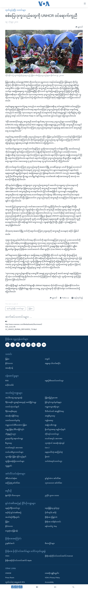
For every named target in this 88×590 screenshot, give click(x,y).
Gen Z (47, 448)
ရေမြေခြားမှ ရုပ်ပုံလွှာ (52, 508)
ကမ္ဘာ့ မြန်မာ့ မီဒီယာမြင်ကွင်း (14, 429)
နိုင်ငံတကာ (9, 363)
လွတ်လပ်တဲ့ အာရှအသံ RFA (15, 582)
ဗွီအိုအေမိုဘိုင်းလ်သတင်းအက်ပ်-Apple (18, 560)
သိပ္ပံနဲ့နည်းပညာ (10, 434)
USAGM (8, 573)
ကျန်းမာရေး (49, 420)
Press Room (9, 578)
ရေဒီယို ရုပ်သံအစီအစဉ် (13, 513)
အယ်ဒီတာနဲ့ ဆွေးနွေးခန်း (13, 398)
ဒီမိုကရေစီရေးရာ (11, 411)
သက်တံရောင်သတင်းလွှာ (53, 461)
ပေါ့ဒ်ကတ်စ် (9, 385)
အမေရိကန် (9, 368)
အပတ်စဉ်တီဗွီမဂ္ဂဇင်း (12, 517)
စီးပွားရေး (8, 443)
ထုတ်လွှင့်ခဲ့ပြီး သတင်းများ (15, 10)
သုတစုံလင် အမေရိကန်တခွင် (55, 443)
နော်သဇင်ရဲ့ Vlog (51, 526)
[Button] (79, 27)
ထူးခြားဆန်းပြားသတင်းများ (14, 461)
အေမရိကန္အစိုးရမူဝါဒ (52, 573)
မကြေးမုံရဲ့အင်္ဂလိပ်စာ (12, 483)
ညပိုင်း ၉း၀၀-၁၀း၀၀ (52, 495)
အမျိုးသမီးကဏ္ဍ (50, 425)
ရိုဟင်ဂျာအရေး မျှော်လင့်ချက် (55, 429)
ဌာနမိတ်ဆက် (9, 543)
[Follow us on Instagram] (23, 345)
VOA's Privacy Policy (52, 578)
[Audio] (55, 587)
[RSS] (33, 345)
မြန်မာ (7, 359)
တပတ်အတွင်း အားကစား (14, 448)
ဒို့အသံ (47, 457)
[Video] (37, 587)
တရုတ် (47, 359)
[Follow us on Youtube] (18, 345)
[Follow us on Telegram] (28, 345)
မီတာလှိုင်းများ (50, 543)
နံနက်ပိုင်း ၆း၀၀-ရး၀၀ (12, 495)
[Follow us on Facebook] (7, 345)
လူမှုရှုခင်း (8, 466)
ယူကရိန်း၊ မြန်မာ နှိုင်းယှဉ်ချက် (15, 457)
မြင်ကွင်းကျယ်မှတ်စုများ (53, 402)
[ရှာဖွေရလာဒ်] (73, 587)
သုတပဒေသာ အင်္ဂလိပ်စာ (53, 483)
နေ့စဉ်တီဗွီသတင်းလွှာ (12, 508)
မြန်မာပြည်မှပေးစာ (51, 398)
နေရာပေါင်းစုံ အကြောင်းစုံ (54, 452)
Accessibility (49, 582)
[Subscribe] (44, 345)
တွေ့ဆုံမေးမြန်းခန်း (11, 531)
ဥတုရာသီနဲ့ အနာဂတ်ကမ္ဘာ (14, 438)
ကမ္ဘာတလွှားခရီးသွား (52, 407)
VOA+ (7, 556)
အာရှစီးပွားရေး (50, 416)
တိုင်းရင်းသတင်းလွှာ (52, 434)
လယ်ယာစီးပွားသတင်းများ (14, 452)
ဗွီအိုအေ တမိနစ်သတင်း (53, 522)
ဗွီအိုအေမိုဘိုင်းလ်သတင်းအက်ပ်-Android (59, 556)
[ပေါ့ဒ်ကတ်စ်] (38, 345)
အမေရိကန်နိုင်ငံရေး (12, 416)
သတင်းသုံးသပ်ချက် (12, 407)
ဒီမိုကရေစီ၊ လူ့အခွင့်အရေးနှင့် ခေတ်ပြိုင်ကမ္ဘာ (20, 402)
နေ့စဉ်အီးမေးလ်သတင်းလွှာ (54, 381)
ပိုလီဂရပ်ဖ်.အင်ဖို (50, 513)
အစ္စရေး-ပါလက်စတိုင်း (53, 363)
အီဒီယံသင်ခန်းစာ (11, 478)
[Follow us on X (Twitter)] (12, 345)
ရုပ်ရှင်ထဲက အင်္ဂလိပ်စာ (53, 478)
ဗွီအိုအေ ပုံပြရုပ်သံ (51, 517)
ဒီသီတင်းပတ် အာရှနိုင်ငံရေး (54, 411)
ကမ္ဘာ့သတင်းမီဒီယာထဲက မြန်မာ (16, 425)
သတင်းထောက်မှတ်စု (12, 420)
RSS (6, 381)
